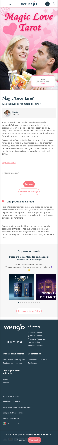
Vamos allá (34, 440)
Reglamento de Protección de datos (17, 407)
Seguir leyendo (9, 162)
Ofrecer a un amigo (29, 191)
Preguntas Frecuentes (36, 339)
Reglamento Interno (11, 396)
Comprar (29, 184)
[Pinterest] (21, 342)
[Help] (47, 3)
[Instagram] (11, 342)
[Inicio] (29, 3)
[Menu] (3, 3)
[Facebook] (8, 342)
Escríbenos (32, 363)
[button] (18, 302)
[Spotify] (18, 342)
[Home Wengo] (14, 327)
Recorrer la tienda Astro (29, 311)
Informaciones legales (11, 401)
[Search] (10, 3)
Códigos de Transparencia (13, 413)
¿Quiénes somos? (35, 332)
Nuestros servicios (35, 345)
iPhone (5, 379)
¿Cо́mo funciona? (35, 335)
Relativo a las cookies (11, 418)
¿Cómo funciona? (11, 173)
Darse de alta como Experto (14, 360)
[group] (21, 287)
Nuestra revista (34, 342)
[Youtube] (14, 342)
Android (6, 382)
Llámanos (37, 360)
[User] (54, 3)
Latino (9, 423)
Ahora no (21, 440)
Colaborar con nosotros (12, 363)
